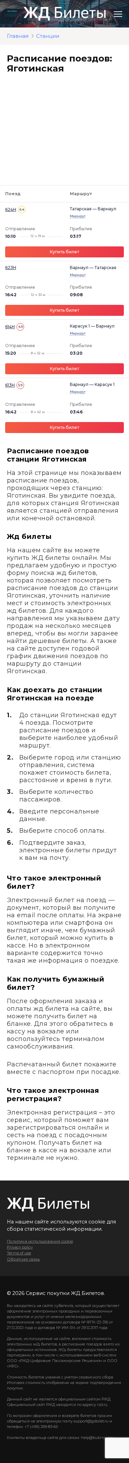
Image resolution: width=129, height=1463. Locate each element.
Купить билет (64, 251)
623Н (10, 267)
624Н (10, 209)
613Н (10, 385)
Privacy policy (20, 1247)
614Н (10, 326)
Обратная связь (23, 1259)
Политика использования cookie (40, 1241)
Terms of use (19, 1253)
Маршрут (78, 216)
